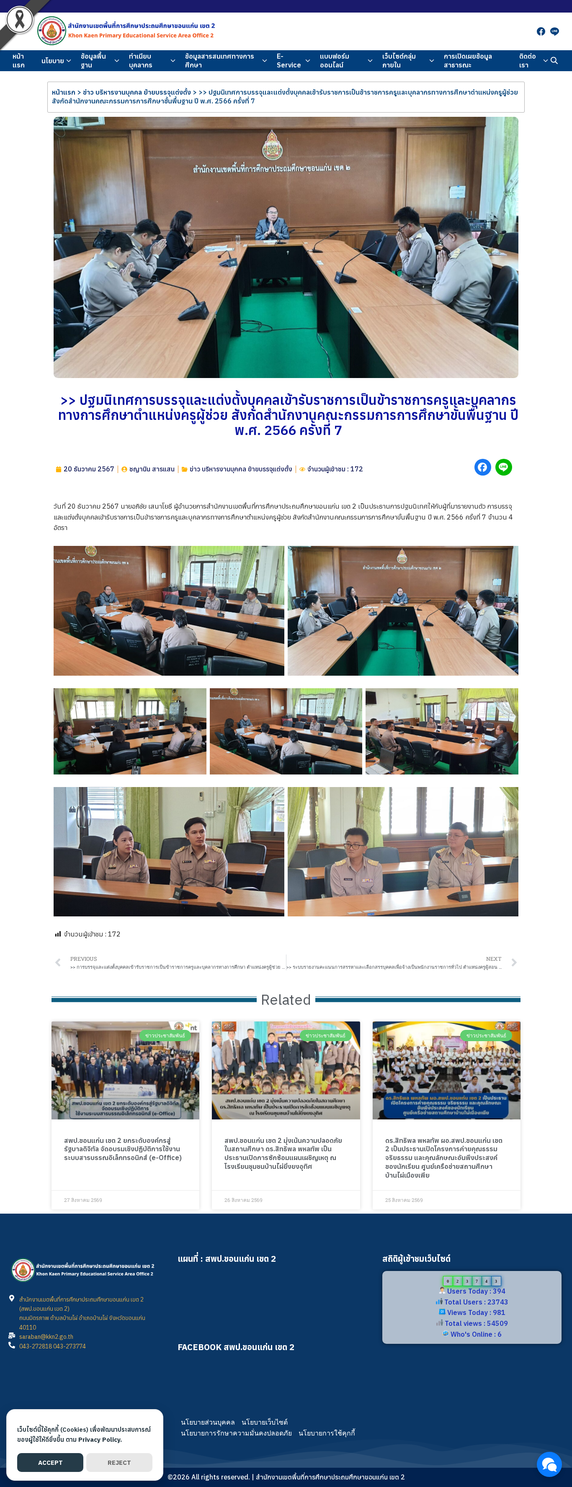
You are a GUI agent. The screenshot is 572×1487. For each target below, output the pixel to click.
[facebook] (541, 31)
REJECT (119, 1462)
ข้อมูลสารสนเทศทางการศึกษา (219, 60)
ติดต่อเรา (527, 60)
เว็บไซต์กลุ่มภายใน (399, 60)
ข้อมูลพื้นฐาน (93, 60)
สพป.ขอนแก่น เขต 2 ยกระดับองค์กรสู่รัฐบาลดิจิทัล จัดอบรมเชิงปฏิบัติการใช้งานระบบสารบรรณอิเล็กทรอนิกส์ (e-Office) (123, 1149)
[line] (554, 31)
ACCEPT (50, 1462)
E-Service (289, 60)
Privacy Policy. (100, 1439)
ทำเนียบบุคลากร (140, 60)
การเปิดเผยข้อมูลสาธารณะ (468, 60)
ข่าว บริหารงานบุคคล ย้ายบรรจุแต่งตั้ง (137, 92)
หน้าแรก (19, 60)
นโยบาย (52, 61)
